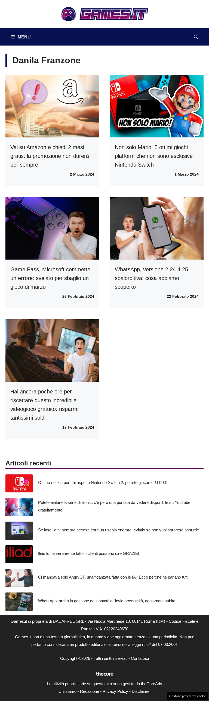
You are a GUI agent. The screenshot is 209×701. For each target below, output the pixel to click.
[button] (196, 37)
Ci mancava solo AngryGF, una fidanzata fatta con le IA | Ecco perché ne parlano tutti (113, 577)
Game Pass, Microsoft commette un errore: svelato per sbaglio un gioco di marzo (50, 278)
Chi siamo (67, 691)
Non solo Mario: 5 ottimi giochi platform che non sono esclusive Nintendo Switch (154, 156)
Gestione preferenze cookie (187, 696)
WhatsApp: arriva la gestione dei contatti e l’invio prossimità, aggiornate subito (106, 600)
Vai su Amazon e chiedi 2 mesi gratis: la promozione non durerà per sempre (49, 156)
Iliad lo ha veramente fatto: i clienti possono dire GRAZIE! (88, 553)
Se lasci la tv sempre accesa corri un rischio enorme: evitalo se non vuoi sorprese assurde (118, 530)
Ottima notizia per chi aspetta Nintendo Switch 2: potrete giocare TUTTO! (102, 482)
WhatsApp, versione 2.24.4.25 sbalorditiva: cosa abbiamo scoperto (151, 278)
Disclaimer (141, 691)
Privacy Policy (115, 691)
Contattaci (140, 658)
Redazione (89, 691)
